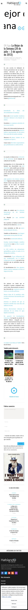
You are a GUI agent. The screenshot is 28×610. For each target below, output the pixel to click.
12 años (14, 534)
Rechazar (14, 603)
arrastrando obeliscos (16, 238)
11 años (14, 500)
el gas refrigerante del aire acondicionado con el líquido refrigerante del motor (14, 258)
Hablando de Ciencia (15, 58)
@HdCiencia (11, 98)
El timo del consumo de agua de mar (14, 531)
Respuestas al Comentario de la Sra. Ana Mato (14, 520)
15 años (14, 542)
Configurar (14, 606)
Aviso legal (3, 583)
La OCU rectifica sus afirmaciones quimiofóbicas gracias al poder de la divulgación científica (14, 251)
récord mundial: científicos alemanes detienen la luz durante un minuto (14, 117)
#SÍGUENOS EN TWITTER (14, 550)
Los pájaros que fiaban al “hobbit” (12, 342)
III (20, 224)
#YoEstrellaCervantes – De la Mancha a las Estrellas (14, 496)
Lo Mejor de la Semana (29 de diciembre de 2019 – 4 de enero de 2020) (14, 508)
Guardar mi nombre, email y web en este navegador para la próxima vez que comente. (14, 437)
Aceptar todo (14, 600)
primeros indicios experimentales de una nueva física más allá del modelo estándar (14, 132)
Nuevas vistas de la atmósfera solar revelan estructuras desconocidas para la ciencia (14, 296)
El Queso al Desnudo (14, 540)
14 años (14, 524)
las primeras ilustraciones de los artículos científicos (14, 212)
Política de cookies (6, 597)
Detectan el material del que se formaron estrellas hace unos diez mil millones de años (14, 303)
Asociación (3, 581)
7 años (14, 513)
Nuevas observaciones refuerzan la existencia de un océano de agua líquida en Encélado (14, 310)
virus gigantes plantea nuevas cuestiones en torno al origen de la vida (14, 269)
